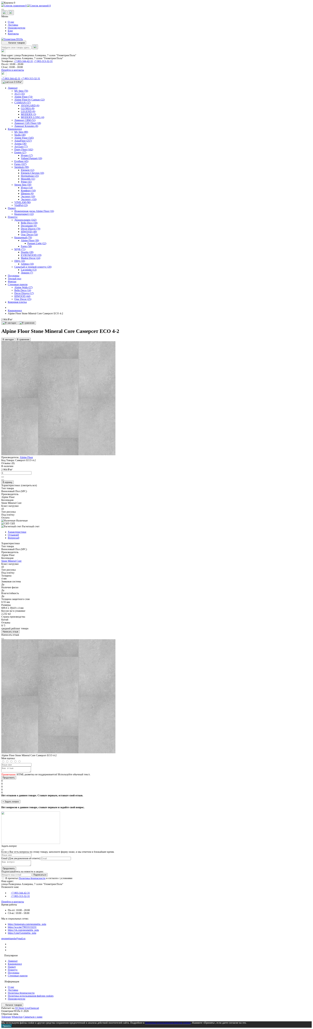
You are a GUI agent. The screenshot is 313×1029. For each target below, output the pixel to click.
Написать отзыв (10, 631)
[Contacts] (11, 12)
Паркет (12, 966)
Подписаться (39, 875)
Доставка (13, 24)
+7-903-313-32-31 (43, 61)
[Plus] (2, 476)
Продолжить (9, 777)
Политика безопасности (32, 878)
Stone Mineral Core (11, 561)
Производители (16, 27)
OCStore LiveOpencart (27, 1008)
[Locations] (4, 12)
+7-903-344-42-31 (23, 61)
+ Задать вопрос (11, 801)
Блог (10, 30)
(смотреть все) (29, 485)
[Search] (35, 46)
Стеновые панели (18, 975)
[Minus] (2, 479)
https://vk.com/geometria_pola (23, 930)
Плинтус (13, 969)
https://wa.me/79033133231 (22, 927)
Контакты (13, 33)
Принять (7, 1026)
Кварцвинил (15, 310)
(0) (13, 463)
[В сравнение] (27, 323)
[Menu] (2, 9)
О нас (11, 22)
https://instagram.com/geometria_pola (27, 924)
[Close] (2, 638)
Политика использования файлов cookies (30, 995)
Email (4, 858)
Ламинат (13, 961)
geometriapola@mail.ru (13, 938)
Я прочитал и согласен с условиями (38, 878)
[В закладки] (9, 323)
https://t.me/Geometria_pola (22, 933)
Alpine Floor (26, 457)
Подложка (13, 972)
